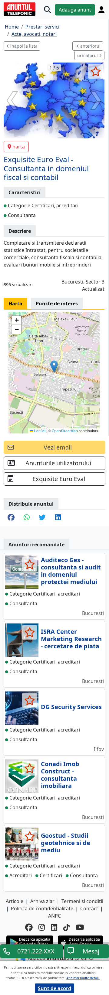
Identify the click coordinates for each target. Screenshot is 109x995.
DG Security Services (71, 707)
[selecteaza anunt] (95, 71)
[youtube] (80, 927)
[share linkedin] (58, 518)
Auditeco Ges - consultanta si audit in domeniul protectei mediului (71, 571)
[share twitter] (42, 518)
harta (18, 146)
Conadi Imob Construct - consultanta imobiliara (60, 775)
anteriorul (90, 46)
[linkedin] (54, 927)
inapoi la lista (23, 46)
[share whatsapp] (27, 518)
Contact (89, 908)
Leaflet (39, 430)
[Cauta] (47, 9)
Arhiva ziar (42, 901)
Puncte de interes (57, 303)
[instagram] (41, 927)
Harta (15, 303)
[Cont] (101, 10)
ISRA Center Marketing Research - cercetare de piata (71, 638)
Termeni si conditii (82, 901)
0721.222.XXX (35, 951)
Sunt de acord (54, 988)
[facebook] (28, 927)
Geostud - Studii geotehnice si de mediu (65, 842)
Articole (14, 901)
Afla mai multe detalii (83, 978)
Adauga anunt (75, 9)
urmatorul (88, 55)
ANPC (54, 915)
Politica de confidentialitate (42, 908)
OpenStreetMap (65, 430)
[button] (54, 366)
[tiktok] (66, 927)
